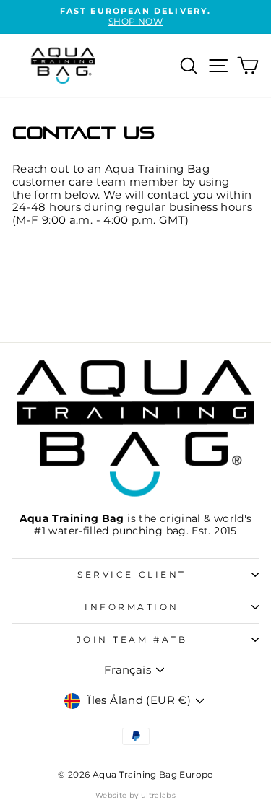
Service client (131, 575)
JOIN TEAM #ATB (132, 640)
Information (132, 607)
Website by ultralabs (135, 795)
